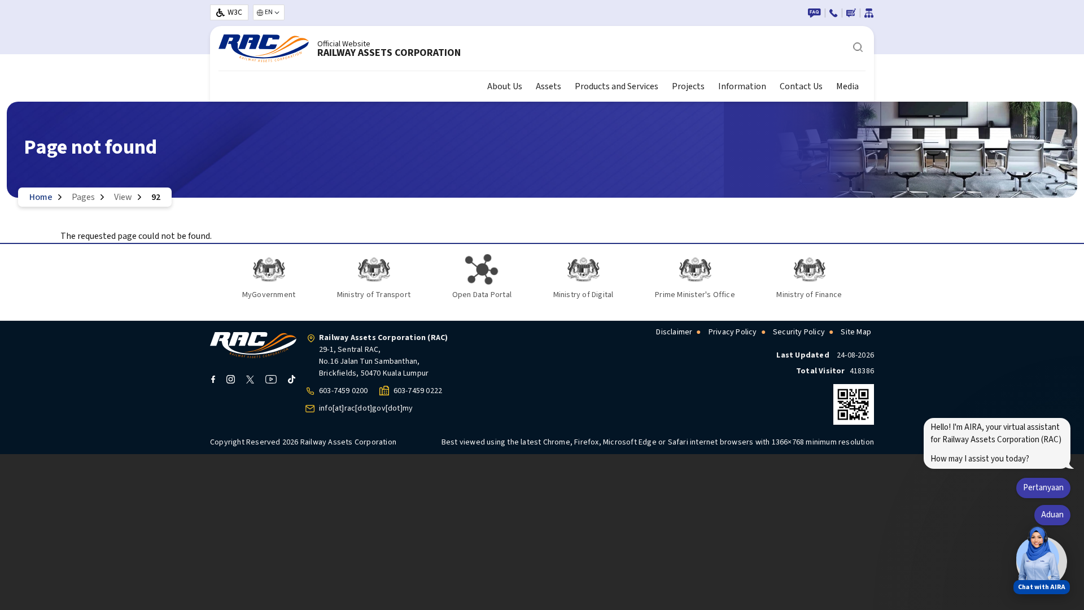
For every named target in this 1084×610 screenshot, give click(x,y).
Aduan (1052, 515)
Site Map (856, 332)
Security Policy (799, 332)
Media (847, 86)
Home (41, 197)
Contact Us (801, 86)
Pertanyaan (1043, 488)
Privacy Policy (733, 332)
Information (742, 86)
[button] (1037, 558)
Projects (688, 86)
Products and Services (616, 86)
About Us (504, 86)
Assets (548, 86)
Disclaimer (674, 332)
